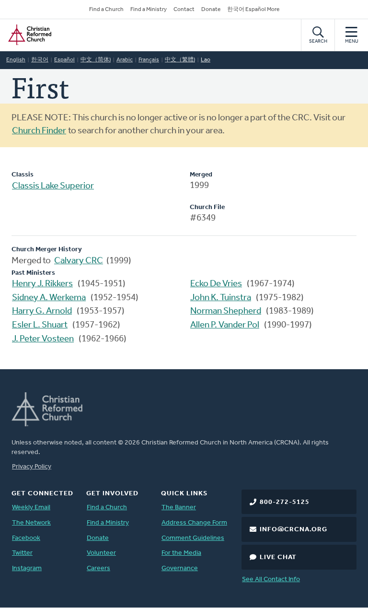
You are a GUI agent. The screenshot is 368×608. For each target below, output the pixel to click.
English (15, 60)
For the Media (181, 553)
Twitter (22, 553)
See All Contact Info (271, 579)
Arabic (124, 60)
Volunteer (101, 553)
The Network (31, 522)
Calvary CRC (78, 261)
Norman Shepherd (225, 311)
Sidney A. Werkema (49, 298)
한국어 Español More (253, 9)
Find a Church (106, 9)
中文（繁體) (180, 60)
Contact (184, 9)
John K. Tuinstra (220, 298)
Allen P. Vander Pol (224, 325)
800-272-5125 (285, 502)
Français (148, 60)
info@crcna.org (293, 529)
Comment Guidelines (192, 538)
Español (64, 60)
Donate (210, 9)
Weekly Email (31, 507)
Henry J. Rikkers (42, 284)
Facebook (26, 538)
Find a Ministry (148, 9)
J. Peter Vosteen (43, 339)
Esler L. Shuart (40, 325)
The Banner (178, 507)
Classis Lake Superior (53, 186)
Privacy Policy (31, 466)
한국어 (39, 60)
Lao (205, 60)
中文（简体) (95, 60)
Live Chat (278, 557)
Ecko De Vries (216, 284)
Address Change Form (194, 522)
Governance (179, 568)
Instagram (27, 568)
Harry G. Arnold (42, 311)
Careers (98, 568)
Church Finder (39, 131)
